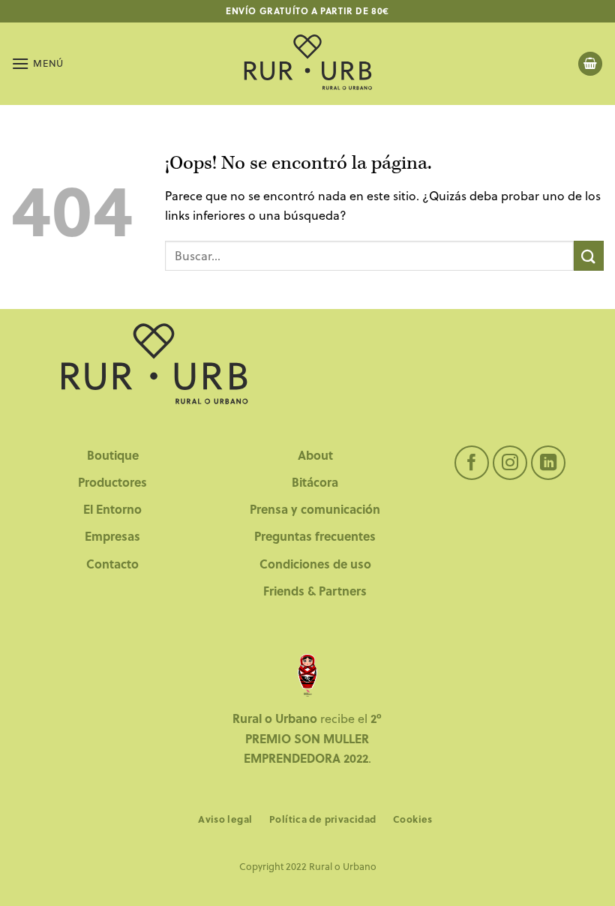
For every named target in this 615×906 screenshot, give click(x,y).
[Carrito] (590, 64)
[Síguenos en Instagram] (510, 463)
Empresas (112, 535)
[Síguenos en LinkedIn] (548, 463)
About (315, 455)
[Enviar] (589, 255)
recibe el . (307, 738)
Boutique (113, 455)
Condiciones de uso (315, 563)
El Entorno (112, 509)
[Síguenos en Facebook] (472, 463)
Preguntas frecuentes (315, 535)
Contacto (112, 563)
